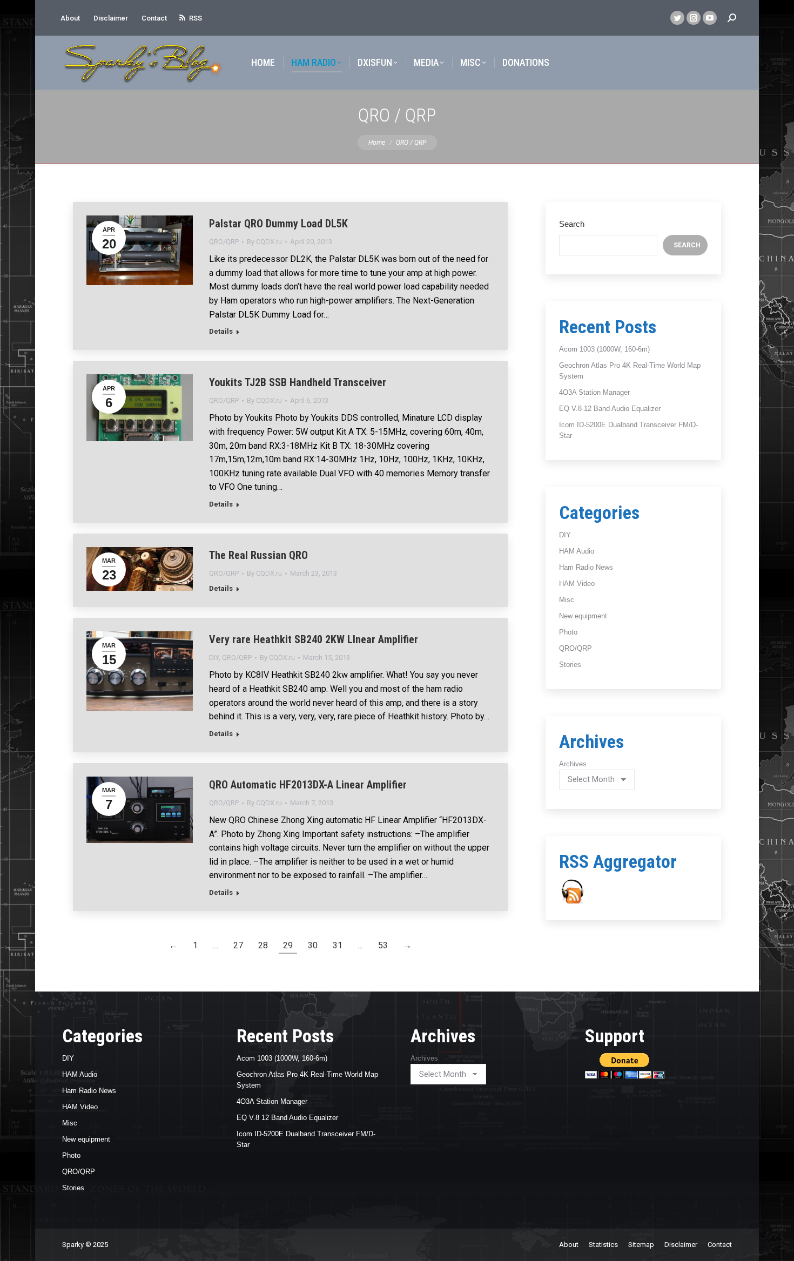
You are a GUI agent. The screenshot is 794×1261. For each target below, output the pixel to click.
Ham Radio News (586, 567)
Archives (573, 764)
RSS (195, 18)
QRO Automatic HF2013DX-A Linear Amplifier (308, 784)
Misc (566, 600)
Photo (568, 632)
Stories (570, 664)
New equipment (583, 616)
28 (263, 945)
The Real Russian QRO (258, 555)
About (70, 18)
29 (288, 945)
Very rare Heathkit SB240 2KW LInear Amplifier (313, 639)
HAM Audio (576, 551)
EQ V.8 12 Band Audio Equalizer (610, 408)
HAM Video (577, 583)
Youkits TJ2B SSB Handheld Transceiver (297, 382)
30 (313, 945)
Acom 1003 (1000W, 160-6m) (604, 349)
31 (337, 945)
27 (238, 945)
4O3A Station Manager (594, 392)
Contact (154, 18)
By (264, 242)
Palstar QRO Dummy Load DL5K (278, 223)
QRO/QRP (224, 242)
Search (571, 223)
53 (383, 945)
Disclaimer (110, 18)
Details (221, 331)
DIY (214, 657)
